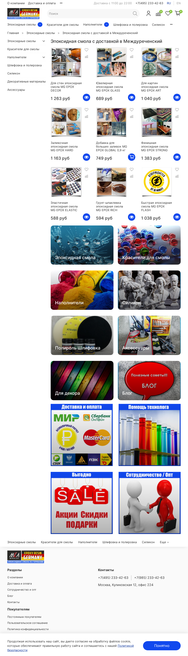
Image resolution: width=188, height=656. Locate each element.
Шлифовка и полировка (130, 24)
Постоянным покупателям (24, 616)
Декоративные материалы (26, 81)
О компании (16, 3)
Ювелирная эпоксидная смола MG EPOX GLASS (109, 86)
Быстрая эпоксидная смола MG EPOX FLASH (156, 206)
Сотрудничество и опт (21, 589)
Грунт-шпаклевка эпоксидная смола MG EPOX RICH (109, 206)
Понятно (161, 646)
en (179, 3)
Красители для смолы (63, 24)
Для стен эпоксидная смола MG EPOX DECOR (66, 86)
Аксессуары (16, 90)
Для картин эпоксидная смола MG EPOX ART (154, 86)
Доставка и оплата (42, 3)
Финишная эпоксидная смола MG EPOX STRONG (154, 146)
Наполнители (92, 24)
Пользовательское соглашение (27, 622)
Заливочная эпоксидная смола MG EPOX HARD (64, 146)
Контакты (13, 602)
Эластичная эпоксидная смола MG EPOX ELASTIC (64, 206)
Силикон (158, 24)
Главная (13, 33)
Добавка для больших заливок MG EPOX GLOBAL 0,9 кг (111, 146)
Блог (10, 595)
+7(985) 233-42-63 (149, 578)
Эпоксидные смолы (21, 24)
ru (169, 3)
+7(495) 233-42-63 (149, 3)
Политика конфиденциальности (28, 629)
